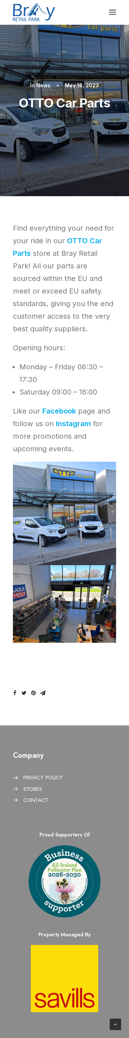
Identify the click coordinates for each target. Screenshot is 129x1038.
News (43, 85)
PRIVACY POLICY (43, 777)
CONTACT (35, 800)
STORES (32, 789)
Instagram (73, 423)
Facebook (59, 411)
